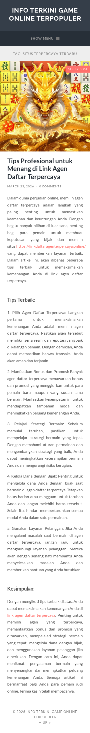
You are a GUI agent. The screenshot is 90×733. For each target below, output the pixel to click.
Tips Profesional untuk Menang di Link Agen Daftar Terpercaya (39, 169)
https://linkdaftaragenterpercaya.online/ (51, 246)
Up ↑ (47, 722)
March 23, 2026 (20, 186)
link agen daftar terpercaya (31, 615)
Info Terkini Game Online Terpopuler (45, 14)
